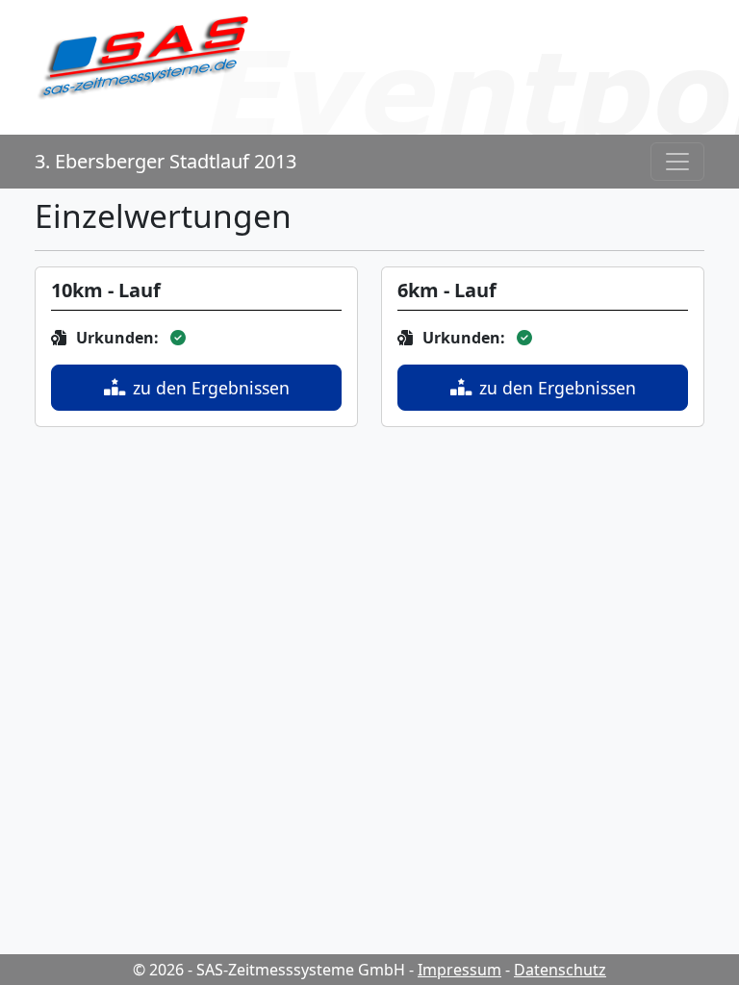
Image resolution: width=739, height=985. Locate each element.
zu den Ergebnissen (211, 387)
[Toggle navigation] (677, 161)
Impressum (459, 969)
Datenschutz (560, 969)
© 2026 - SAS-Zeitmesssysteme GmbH (269, 969)
